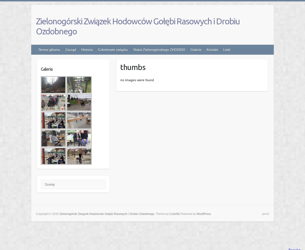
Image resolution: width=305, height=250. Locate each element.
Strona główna (49, 50)
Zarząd (70, 50)
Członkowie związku (113, 50)
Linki (226, 50)
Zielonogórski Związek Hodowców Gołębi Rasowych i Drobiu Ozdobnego (138, 26)
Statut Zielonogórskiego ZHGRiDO (159, 50)
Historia (87, 50)
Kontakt (212, 50)
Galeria (195, 50)
